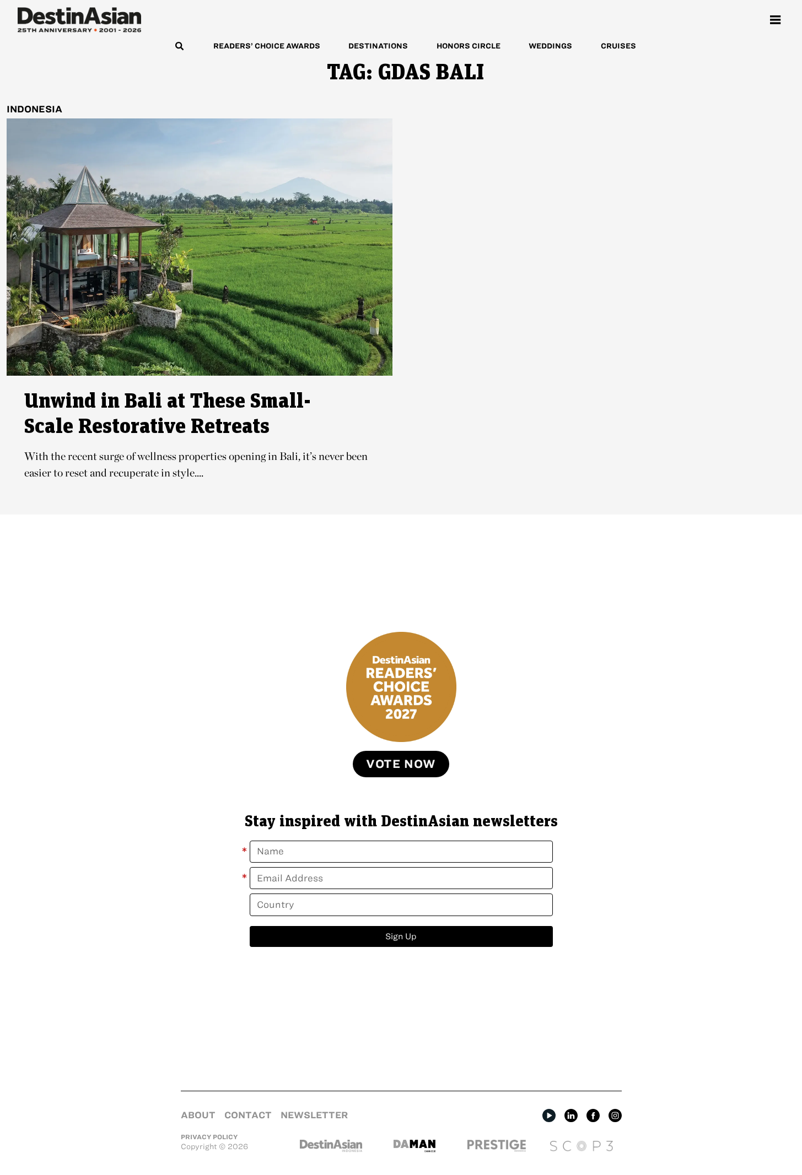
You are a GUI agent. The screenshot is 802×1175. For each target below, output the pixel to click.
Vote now (401, 763)
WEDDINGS (550, 46)
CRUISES (618, 46)
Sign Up (401, 936)
